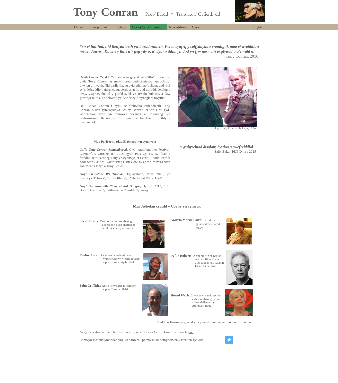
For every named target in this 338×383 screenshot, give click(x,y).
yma (190, 332)
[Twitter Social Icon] (229, 340)
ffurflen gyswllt (192, 340)
